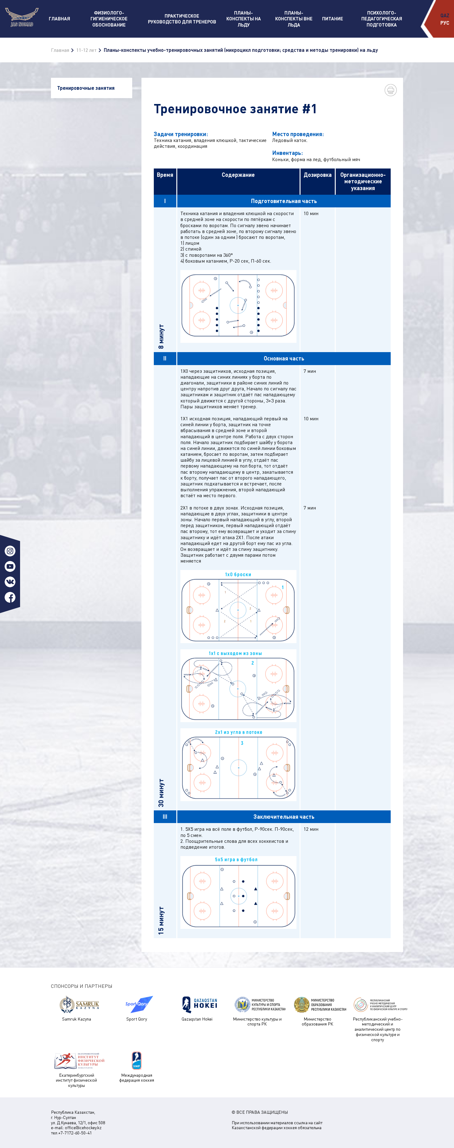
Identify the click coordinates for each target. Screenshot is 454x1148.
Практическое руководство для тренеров (182, 18)
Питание (332, 18)
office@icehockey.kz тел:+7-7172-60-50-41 (76, 1130)
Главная (59, 18)
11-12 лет (86, 50)
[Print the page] (390, 90)
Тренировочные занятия (86, 88)
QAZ (444, 15)
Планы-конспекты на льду (243, 18)
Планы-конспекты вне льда (294, 18)
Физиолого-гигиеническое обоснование (109, 18)
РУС (444, 23)
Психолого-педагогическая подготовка (381, 18)
